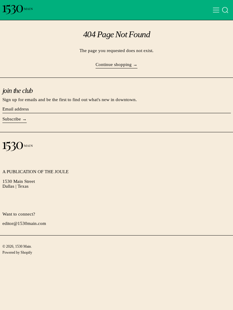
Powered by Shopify (17, 252)
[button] (225, 10)
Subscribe (11, 119)
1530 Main (23, 246)
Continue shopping (114, 64)
